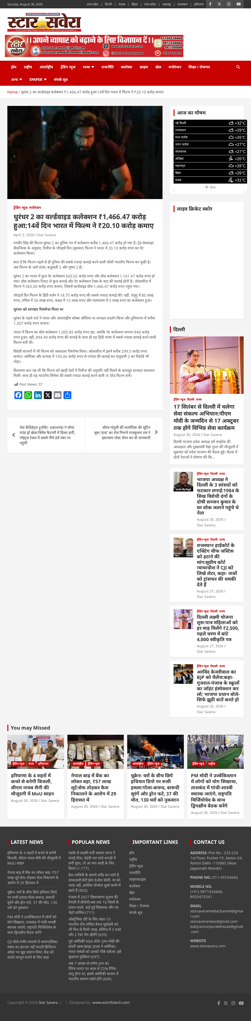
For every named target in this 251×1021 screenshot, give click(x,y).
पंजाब (121, 4)
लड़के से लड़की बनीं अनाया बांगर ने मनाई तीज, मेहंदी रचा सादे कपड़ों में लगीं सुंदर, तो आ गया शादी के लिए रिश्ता (92, 860)
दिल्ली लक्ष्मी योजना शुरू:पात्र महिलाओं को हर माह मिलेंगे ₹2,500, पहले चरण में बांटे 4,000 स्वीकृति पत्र (218, 628)
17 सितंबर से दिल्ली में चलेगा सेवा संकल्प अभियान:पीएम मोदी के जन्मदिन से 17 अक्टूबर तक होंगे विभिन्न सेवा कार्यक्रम (206, 417)
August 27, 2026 (210, 591)
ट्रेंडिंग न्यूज (68, 66)
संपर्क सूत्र (61, 79)
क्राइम (144, 66)
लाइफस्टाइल (137, 879)
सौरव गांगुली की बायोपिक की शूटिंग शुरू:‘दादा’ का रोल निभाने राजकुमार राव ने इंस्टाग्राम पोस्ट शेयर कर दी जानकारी (122, 432)
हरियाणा (198, 4)
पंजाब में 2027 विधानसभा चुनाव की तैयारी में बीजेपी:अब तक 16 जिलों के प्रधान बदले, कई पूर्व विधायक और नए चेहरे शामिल (93, 904)
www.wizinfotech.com (111, 1002)
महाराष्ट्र (167, 4)
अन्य (14, 79)
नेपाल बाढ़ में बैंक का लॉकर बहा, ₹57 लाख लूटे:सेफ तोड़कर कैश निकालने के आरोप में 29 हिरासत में (93, 787)
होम (13, 66)
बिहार (135, 4)
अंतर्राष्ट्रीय (46, 66)
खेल (158, 66)
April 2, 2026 (23, 234)
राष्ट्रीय (28, 66)
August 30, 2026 (187, 434)
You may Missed (30, 727)
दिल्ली (108, 4)
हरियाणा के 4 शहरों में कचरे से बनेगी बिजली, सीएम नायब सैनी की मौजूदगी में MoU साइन (32, 784)
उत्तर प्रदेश (92, 4)
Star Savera (46, 234)
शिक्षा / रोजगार (199, 66)
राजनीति (107, 66)
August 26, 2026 (210, 706)
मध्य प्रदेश (150, 4)
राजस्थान (182, 4)
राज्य (86, 66)
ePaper (35, 79)
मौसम (212, 187)
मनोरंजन (175, 66)
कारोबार (126, 66)
